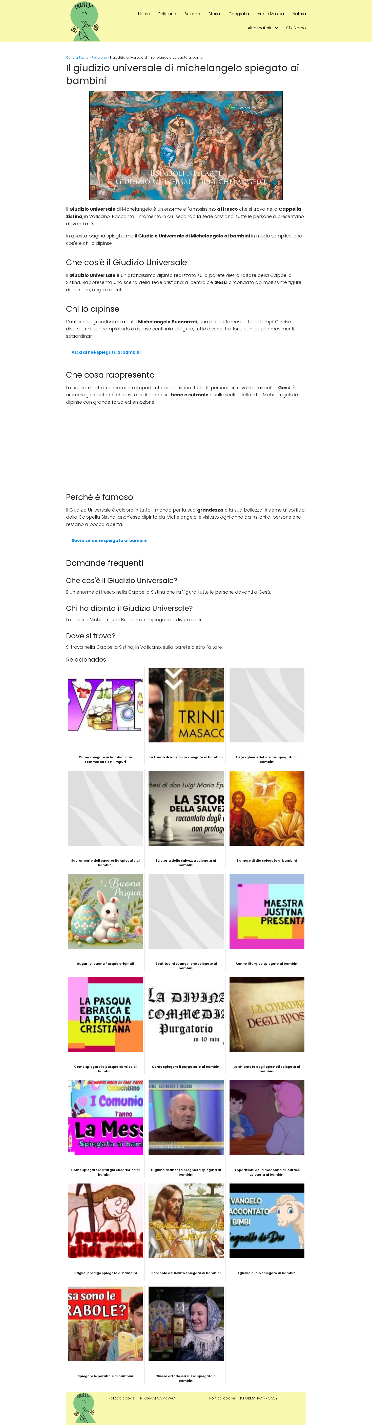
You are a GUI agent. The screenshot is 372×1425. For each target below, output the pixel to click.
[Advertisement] (186, 446)
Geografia (239, 14)
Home (144, 14)
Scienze (192, 14)
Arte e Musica (271, 14)
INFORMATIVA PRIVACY (158, 1398)
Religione (167, 14)
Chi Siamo (296, 28)
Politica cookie (122, 1398)
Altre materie (260, 28)
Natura (299, 14)
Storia (214, 14)
